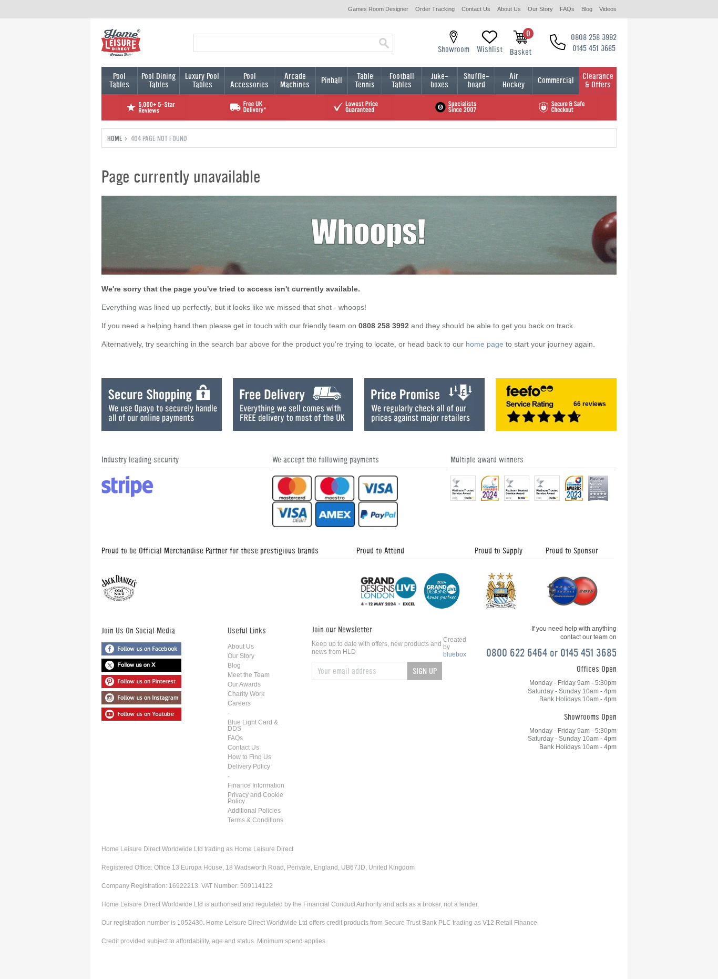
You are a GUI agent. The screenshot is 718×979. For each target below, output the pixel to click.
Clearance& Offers (597, 80)
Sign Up (425, 671)
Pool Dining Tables (158, 80)
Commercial (556, 80)
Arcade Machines (295, 80)
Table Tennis (365, 80)
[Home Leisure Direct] (120, 42)
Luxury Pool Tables (202, 80)
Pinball (331, 80)
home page (485, 344)
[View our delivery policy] (293, 427)
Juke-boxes (439, 80)
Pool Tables (119, 80)
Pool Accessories (249, 80)
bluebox (454, 654)
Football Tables (401, 80)
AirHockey (513, 80)
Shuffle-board (476, 80)
